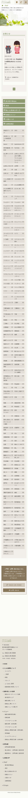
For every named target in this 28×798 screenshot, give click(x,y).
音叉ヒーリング (18, 516)
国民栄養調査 (18, 361)
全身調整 (16, 344)
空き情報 (6, 461)
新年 (15, 410)
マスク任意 (7, 283)
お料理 (16, 166)
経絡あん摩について (10, 704)
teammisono (18, 144)
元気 (15, 340)
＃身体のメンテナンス (7, 552)
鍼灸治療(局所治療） (11, 714)
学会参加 (7, 79)
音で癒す (16, 511)
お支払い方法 (7, 166)
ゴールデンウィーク (7, 234)
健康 (15, 334)
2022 (15, 130)
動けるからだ (18, 351)
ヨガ (5, 287)
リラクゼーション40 (11, 727)
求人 (15, 433)
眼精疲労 (6, 451)
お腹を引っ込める (18, 174)
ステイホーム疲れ (18, 240)
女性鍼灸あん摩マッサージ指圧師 (7, 378)
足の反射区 (7, 489)
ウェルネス (17, 202)
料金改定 (16, 406)
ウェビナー (7, 202)
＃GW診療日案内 (7, 529)
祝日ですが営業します (18, 456)
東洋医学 (16, 419)
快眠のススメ (5, 10)
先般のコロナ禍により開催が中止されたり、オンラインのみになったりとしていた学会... (13, 64)
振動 (5, 406)
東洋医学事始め (5, 7)
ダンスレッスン (18, 246)
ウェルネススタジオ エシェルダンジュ (7, 208)
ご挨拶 (7, 674)
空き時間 (16, 461)
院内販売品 (17, 508)
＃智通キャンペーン (7, 547)
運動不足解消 (7, 492)
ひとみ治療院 (18, 185)
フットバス (17, 257)
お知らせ (9, 77)
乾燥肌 (5, 320)
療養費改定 (7, 448)
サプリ (16, 233)
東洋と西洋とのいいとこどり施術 (7, 422)
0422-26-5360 (15, 585)
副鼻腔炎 (6, 351)
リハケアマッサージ (10, 736)
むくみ (5, 196)
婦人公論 (16, 376)
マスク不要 (17, 280)
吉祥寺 (5, 355)
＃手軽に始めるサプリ (18, 541)
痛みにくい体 (18, 444)
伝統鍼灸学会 (15, 77)
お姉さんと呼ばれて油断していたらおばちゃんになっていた (18, 158)
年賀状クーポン (7, 398)
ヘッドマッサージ (18, 261)
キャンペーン (18, 222)
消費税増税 (7, 437)
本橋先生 (16, 416)
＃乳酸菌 (16, 534)
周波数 (5, 361)
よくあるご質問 (9, 683)
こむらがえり (18, 179)
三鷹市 (16, 302)
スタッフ (7, 680)
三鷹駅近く (17, 308)
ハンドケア (7, 251)
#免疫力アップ (7, 131)
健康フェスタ (7, 340)
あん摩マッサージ (7, 155)
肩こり (5, 472)
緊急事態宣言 (7, 468)
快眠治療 (7, 717)
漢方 (15, 441)
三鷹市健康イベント (7, 309)
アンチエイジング (18, 197)
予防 (15, 320)
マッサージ (17, 283)
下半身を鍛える (7, 315)
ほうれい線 (17, 188)
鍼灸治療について (10, 700)
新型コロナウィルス (7, 411)
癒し (15, 448)
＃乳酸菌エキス (7, 541)
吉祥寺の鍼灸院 (18, 356)
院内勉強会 (17, 502)
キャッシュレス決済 (7, 223)
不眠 (15, 314)
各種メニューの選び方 (11, 707)
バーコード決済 (18, 252)
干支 (15, 387)
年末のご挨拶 (18, 391)
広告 (15, 397)
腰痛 (15, 472)
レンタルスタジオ (18, 298)
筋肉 (5, 465)
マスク (5, 280)
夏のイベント (7, 370)
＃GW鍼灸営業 (17, 529)
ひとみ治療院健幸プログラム (7, 191)
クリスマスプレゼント (18, 229)
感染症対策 (17, 403)
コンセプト (8, 671)
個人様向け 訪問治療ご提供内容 (14, 750)
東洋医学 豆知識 (7, 429)
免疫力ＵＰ (7, 344)
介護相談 (6, 327)
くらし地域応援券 (7, 180)
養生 (5, 524)
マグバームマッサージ (18, 275)
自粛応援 (6, 479)
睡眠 (15, 451)
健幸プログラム (7, 336)
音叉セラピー (7, 515)
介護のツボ (12, 10)
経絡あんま (17, 465)
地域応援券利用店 (7, 365)
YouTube (16, 148)
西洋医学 (16, 479)
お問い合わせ (15, 590)
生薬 (5, 444)
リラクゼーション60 (11, 720)
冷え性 (16, 347)
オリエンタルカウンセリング (7, 216)
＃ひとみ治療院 (7, 535)
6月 (15, 136)
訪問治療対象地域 (10, 747)
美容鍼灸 (7, 733)
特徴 (6, 677)
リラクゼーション (18, 292)
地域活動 (16, 364)
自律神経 (16, 476)
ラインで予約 (18, 287)
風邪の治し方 (18, 521)
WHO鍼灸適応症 (7, 149)
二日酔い (6, 323)
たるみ (5, 185)
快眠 (5, 403)
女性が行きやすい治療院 (18, 371)
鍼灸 (15, 492)
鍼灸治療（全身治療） (11, 724)
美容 (11, 7)
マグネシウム (7, 274)
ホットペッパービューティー (7, 268)
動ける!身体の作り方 (19, 7)
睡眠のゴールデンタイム (7, 456)
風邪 (5, 521)
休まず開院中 (18, 327)
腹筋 (5, 476)
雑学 (5, 511)
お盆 (15, 169)
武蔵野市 (16, 427)
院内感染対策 (7, 508)
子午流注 (6, 384)
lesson (5, 144)
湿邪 (5, 441)
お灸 (5, 169)
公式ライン (7, 347)
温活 (15, 437)
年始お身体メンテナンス (7, 392)
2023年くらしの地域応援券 (7, 138)
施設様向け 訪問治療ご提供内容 (14, 753)
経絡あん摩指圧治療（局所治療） (14, 730)
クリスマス (7, 227)
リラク (5, 291)
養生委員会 (17, 524)
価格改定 (16, 331)
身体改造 (16, 489)
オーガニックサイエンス (18, 215)
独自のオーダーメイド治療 (12, 694)
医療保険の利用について (12, 687)
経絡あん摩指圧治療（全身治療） (14, 739)
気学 (5, 433)
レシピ (5, 296)
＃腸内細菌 (17, 545)
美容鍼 (16, 468)
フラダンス (7, 260)
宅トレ (5, 387)
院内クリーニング (7, 503)
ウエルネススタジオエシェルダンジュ (18, 208)
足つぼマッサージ (18, 484)
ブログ (6, 5)
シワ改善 (6, 239)
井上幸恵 (16, 323)
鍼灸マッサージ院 (7, 497)
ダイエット (7, 245)
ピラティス (7, 257)
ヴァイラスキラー (7, 303)
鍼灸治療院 (17, 496)
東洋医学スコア (9, 697)
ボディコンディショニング (18, 267)
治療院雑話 (18, 10)
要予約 (5, 483)
